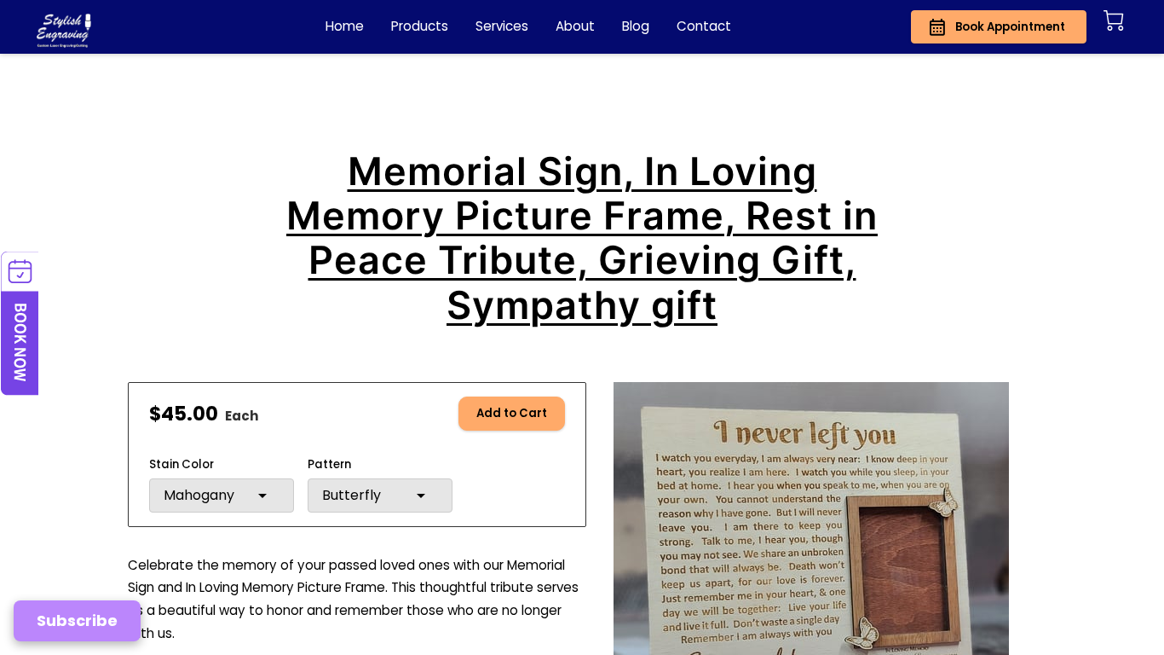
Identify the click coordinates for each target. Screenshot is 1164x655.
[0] (1113, 20)
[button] (221, 495)
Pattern (329, 465)
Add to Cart (511, 413)
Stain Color (181, 465)
